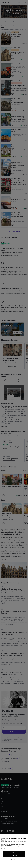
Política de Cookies (9, 845)
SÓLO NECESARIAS (14, 855)
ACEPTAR (14, 852)
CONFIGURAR (14, 859)
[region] (14, 847)
